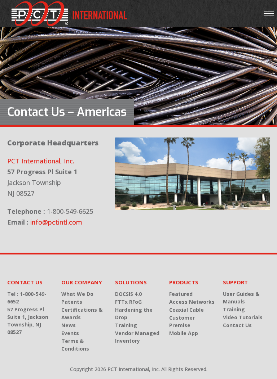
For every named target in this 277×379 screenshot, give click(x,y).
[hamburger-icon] (269, 13)
